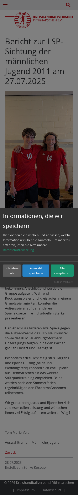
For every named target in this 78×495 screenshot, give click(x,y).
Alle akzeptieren (62, 270)
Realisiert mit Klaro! (63, 281)
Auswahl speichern (36, 270)
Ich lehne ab (12, 270)
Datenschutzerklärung (18, 250)
